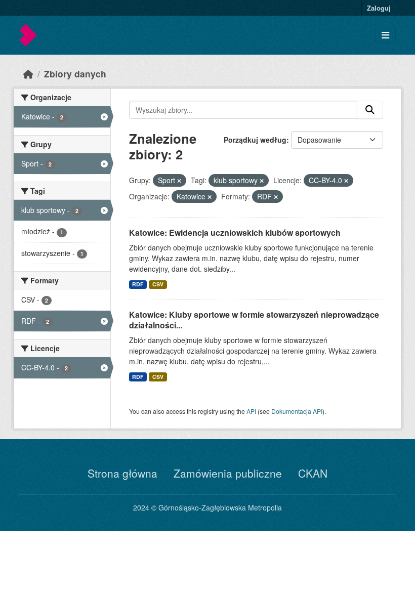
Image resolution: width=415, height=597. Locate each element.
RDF (137, 284)
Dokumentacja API (296, 411)
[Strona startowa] (28, 73)
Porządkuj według (255, 140)
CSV (157, 284)
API (251, 411)
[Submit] (370, 110)
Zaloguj (379, 8)
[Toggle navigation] (385, 35)
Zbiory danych (75, 73)
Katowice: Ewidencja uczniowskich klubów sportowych (235, 232)
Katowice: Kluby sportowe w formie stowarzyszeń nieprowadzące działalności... (254, 320)
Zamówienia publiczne (228, 473)
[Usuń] (179, 181)
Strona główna (122, 473)
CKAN (312, 473)
